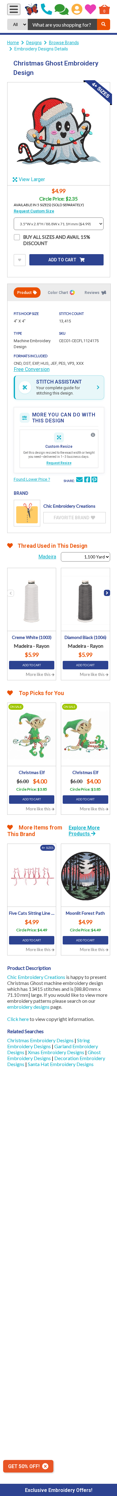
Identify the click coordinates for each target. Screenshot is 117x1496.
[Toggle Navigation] (13, 9)
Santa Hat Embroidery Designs (61, 1064)
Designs (34, 42)
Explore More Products (84, 831)
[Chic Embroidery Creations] (27, 513)
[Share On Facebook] (87, 480)
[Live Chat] (62, 9)
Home (13, 42)
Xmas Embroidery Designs (56, 1052)
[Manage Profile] (76, 9)
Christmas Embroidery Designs (41, 1040)
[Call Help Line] (46, 9)
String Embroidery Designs (48, 1043)
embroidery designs (28, 1007)
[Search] (103, 24)
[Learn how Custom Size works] (93, 435)
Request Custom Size (34, 211)
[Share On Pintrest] (94, 480)
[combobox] (62, 24)
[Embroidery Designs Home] (31, 9)
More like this (38, 674)
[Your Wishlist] (90, 9)
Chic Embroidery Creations (36, 977)
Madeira (47, 557)
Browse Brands (64, 42)
